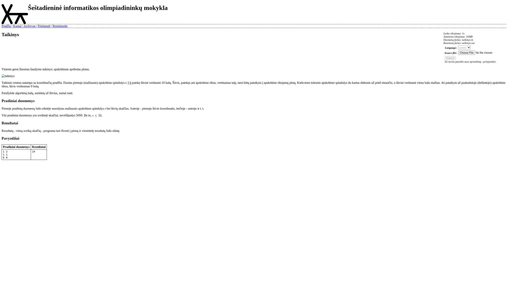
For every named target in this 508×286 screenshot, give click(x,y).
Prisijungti (44, 26)
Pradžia (6, 26)
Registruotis (60, 26)
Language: (451, 47)
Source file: (450, 52)
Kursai (17, 26)
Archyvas (29, 26)
